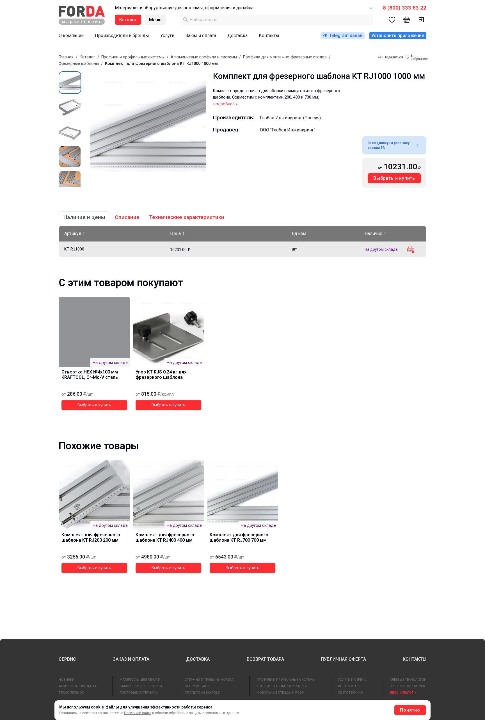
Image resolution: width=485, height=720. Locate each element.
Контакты (269, 35)
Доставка (237, 35)
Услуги (167, 35)
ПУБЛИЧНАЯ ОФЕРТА (343, 659)
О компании (71, 35)
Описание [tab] (127, 217)
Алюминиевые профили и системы (204, 57)
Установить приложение (397, 35)
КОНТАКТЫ (414, 659)
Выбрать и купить (394, 178)
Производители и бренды (122, 35)
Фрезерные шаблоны (79, 63)
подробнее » (225, 104)
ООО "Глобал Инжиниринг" (287, 130)
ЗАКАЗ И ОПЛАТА (131, 659)
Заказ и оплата (201, 35)
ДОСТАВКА (198, 659)
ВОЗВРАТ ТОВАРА (265, 659)
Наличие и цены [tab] (84, 217)
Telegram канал (345, 35)
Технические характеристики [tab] (186, 217)
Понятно (410, 710)
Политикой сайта (137, 713)
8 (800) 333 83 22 (404, 7)
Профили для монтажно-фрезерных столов (285, 57)
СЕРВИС (67, 659)
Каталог (87, 57)
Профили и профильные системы (132, 57)
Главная (66, 57)
